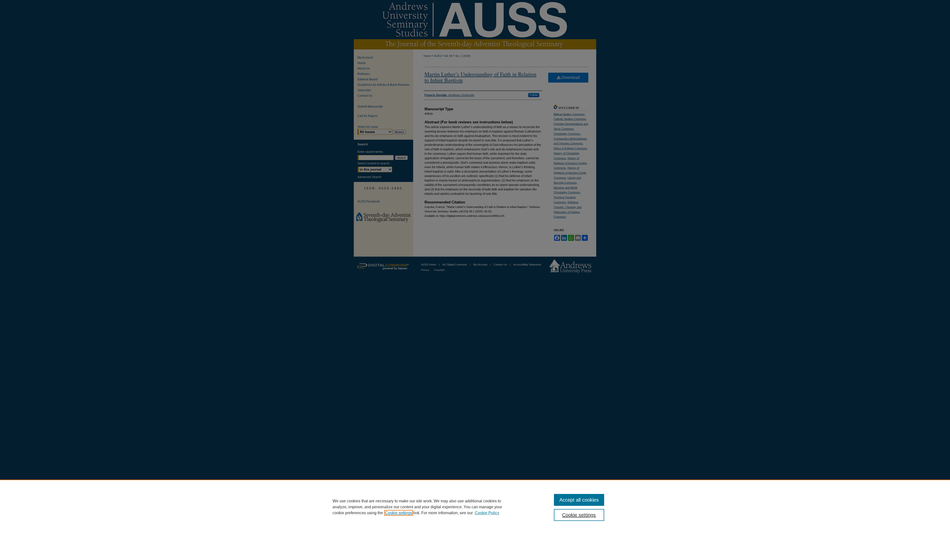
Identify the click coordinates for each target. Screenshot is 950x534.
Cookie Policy (487, 513)
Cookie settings (398, 513)
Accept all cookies (579, 500)
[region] (475, 507)
